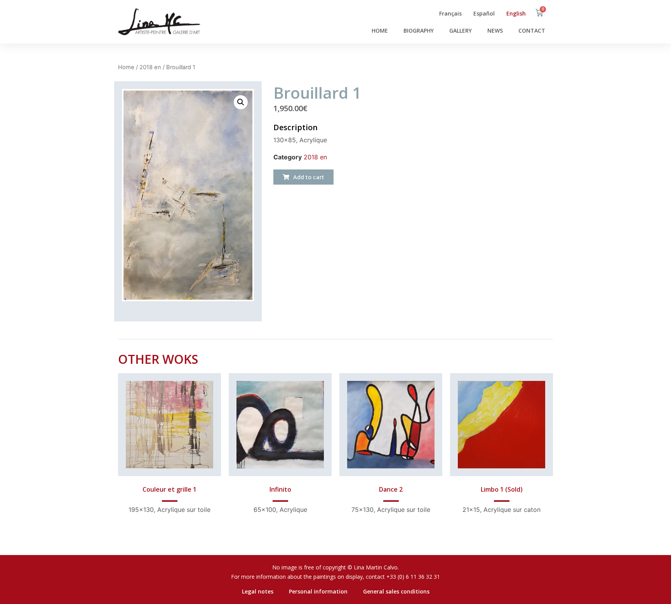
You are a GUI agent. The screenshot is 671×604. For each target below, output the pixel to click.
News (495, 30)
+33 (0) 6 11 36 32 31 (413, 576)
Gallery (460, 30)
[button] (303, 177)
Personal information (318, 591)
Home (380, 30)
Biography (418, 30)
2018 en (150, 67)
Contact (531, 30)
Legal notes (257, 591)
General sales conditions (396, 591)
